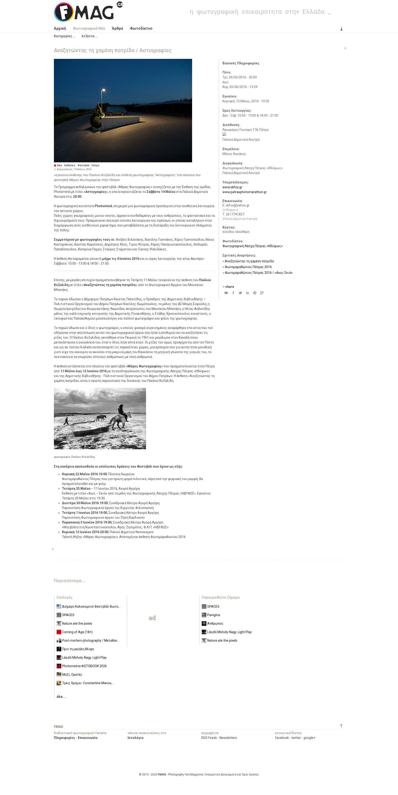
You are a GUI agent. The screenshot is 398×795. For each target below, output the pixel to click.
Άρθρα (117, 28)
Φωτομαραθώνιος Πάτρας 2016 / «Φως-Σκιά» (259, 273)
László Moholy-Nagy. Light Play (84, 657)
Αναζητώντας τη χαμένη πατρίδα (249, 261)
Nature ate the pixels (77, 623)
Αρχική (60, 28)
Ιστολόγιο (135, 738)
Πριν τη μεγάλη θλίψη (78, 649)
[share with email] (226, 292)
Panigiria (213, 615)
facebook (282, 738)
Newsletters (228, 738)
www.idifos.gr (232, 187)
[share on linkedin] (247, 292)
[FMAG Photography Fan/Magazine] (88, 18)
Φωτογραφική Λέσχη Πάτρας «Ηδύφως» (252, 246)
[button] (64, 36)
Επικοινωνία (87, 738)
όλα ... (61, 696)
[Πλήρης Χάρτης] (224, 135)
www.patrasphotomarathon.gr (244, 192)
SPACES (68, 615)
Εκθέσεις (70, 165)
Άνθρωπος (215, 623)
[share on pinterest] (254, 292)
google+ (309, 738)
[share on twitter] (240, 292)
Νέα (59, 165)
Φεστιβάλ (83, 165)
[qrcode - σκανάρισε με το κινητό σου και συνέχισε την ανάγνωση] (261, 292)
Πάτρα (95, 165)
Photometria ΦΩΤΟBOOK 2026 (84, 666)
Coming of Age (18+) (77, 632)
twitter (296, 738)
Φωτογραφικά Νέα (89, 28)
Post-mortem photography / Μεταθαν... (90, 640)
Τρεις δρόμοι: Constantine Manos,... (88, 683)
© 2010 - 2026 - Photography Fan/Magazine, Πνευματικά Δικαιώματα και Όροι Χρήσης (199, 774)
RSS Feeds (209, 738)
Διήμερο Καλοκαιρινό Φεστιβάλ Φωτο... (91, 606)
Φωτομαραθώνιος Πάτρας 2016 (248, 267)
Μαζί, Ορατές (72, 674)
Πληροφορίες (64, 738)
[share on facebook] (233, 292)
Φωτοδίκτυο (141, 28)
